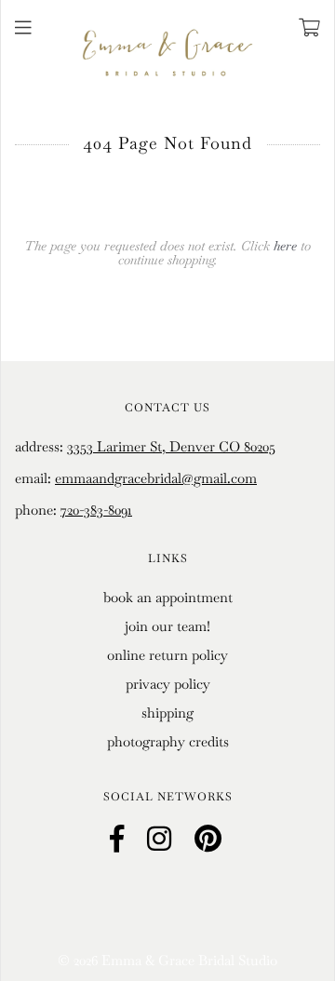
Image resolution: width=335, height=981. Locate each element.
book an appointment (168, 597)
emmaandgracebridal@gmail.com (156, 478)
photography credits (168, 741)
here (285, 245)
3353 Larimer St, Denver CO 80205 (171, 446)
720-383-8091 (96, 509)
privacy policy (168, 683)
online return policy (167, 655)
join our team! (167, 626)
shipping (167, 712)
